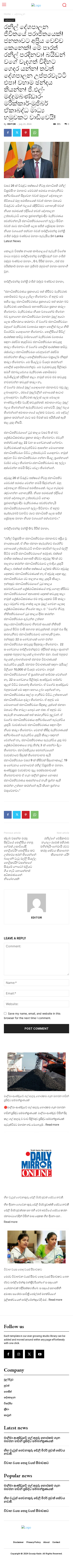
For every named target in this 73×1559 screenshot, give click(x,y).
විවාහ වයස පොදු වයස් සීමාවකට (23, 1269)
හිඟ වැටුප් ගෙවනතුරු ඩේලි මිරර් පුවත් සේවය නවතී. (34, 1197)
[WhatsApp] (35, 133)
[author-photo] (36, 912)
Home (7, 14)
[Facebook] (8, 133)
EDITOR (11, 123)
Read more (52, 1125)
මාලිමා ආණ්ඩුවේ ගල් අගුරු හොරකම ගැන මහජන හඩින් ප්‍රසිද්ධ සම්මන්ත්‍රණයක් (36, 1098)
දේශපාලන (19, 14)
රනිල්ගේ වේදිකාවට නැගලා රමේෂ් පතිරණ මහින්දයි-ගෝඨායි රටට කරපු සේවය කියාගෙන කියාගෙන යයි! (54, 846)
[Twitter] (17, 133)
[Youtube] (40, 1354)
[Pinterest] (26, 133)
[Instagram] (18, 1354)
